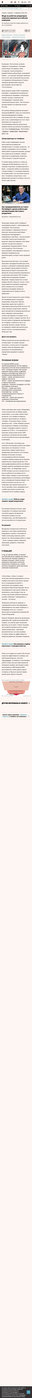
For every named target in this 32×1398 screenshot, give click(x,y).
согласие (15, 1392)
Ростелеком (6, 660)
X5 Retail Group (14, 129)
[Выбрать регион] (19, 2)
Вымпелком (23, 131)
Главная (4, 13)
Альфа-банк (14, 131)
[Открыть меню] (29, 2)
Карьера (10, 13)
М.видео (5, 131)
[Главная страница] (2, 2)
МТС (3, 133)
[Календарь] (11, 2)
